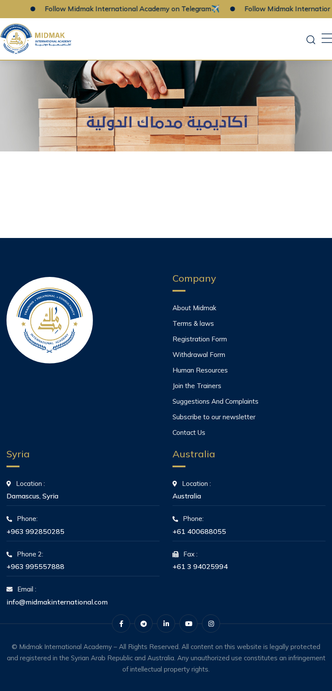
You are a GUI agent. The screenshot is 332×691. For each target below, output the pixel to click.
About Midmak (194, 308)
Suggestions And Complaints (215, 401)
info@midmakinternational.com (57, 602)
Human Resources (200, 370)
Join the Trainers (196, 386)
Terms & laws (193, 323)
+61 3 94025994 (200, 566)
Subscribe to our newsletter (213, 417)
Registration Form (199, 339)
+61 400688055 (199, 531)
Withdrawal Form (198, 354)
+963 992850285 (35, 531)
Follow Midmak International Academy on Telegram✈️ (123, 8)
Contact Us (188, 432)
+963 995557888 (35, 566)
